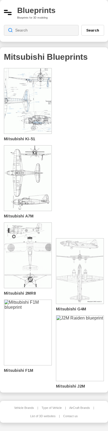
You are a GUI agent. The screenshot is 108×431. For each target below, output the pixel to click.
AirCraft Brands (79, 407)
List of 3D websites (43, 416)
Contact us (70, 416)
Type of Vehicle (52, 407)
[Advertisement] (82, 149)
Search (92, 30)
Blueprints (36, 10)
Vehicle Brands (24, 407)
